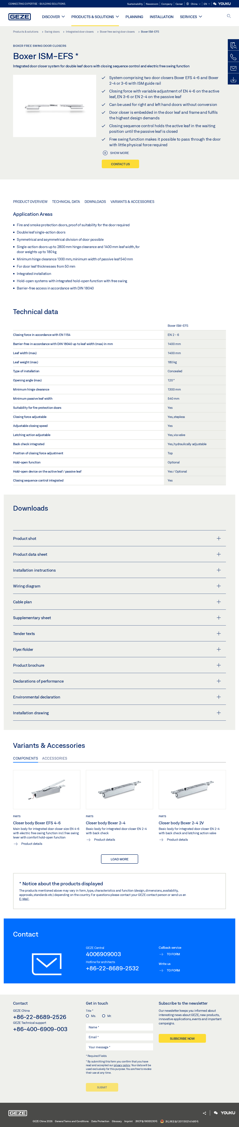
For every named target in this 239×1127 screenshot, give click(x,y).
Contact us (120, 164)
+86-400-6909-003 (40, 1029)
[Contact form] (233, 68)
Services (188, 17)
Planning (134, 17)
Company (166, 3)
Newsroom (152, 3)
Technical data (66, 202)
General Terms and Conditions (72, 1121)
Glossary (117, 1121)
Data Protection (100, 1121)
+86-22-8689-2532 (112, 968)
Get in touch (97, 1003)
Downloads (95, 202)
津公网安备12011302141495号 (182, 1121)
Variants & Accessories (132, 202)
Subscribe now (182, 1038)
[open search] (228, 16)
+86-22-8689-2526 (39, 1016)
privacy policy (122, 1065)
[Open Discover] (63, 16)
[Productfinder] (233, 45)
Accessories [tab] (54, 758)
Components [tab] (25, 758)
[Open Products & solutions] (117, 16)
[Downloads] (233, 79)
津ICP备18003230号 (146, 1121)
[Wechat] (215, 3)
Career (179, 3)
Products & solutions (92, 17)
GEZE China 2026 (42, 1121)
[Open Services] (200, 16)
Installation (161, 17)
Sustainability (135, 3)
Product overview (30, 202)
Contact (20, 1003)
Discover (51, 17)
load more (119, 859)
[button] (193, 4)
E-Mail (24, 899)
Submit (102, 1087)
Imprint (128, 1121)
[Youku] (224, 3)
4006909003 (103, 954)
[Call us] (233, 57)
